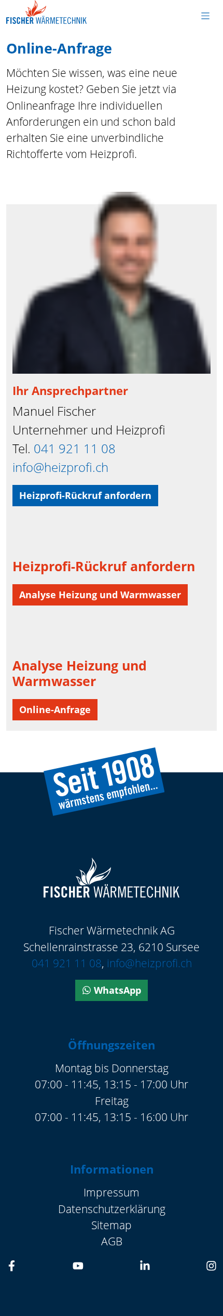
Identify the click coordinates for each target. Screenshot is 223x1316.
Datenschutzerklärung (111, 1209)
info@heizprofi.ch (60, 467)
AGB (111, 1241)
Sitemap (111, 1225)
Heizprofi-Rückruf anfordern (85, 495)
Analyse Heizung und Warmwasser (100, 594)
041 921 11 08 (75, 448)
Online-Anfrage (55, 709)
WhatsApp (116, 990)
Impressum (111, 1192)
